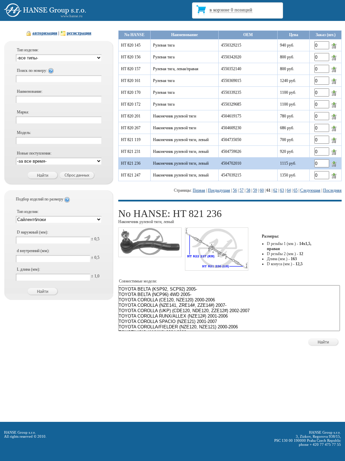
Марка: (23, 112)
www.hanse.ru (72, 16)
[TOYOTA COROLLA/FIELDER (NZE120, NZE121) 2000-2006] (229, 327)
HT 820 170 (130, 92)
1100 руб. (288, 92)
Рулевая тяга (164, 45)
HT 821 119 (130, 139)
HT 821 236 (130, 163)
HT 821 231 (130, 151)
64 (289, 190)
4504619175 (231, 116)
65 (295, 190)
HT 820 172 (130, 104)
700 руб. (287, 139)
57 (242, 190)
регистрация (79, 32)
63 (282, 190)
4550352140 (231, 68)
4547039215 (231, 175)
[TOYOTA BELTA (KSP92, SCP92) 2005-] (229, 289)
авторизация (44, 32)
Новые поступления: (34, 153)
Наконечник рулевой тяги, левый (181, 139)
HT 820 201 (130, 116)
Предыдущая (219, 190)
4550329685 (231, 104)
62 (275, 190)
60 (262, 190)
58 (248, 190)
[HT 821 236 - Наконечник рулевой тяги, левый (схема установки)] (216, 267)
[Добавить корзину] (334, 45)
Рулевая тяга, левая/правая (175, 68)
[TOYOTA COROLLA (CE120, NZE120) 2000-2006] (229, 300)
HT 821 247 (130, 175)
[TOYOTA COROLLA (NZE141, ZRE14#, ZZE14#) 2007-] (229, 305)
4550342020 (231, 57)
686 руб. (287, 128)
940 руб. (287, 45)
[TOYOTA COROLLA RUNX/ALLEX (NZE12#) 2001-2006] (229, 316)
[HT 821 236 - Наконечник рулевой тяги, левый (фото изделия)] (150, 254)
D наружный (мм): (32, 232)
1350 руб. (288, 175)
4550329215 (231, 45)
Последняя (332, 190)
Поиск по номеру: (32, 70)
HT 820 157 (130, 68)
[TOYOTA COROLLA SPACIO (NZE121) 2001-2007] (229, 321)
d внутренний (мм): (33, 250)
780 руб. (287, 116)
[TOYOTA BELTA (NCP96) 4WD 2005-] (229, 294)
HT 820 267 (130, 128)
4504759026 (231, 151)
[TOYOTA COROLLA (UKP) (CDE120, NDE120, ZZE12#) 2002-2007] (229, 311)
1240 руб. (288, 80)
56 (235, 190)
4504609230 (231, 128)
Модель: (24, 132)
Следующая (310, 190)
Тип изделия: (28, 50)
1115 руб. (288, 163)
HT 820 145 (130, 45)
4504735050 (231, 139)
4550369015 (231, 80)
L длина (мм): (28, 269)
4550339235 (231, 92)
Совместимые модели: (138, 281)
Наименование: (29, 91)
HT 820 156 (130, 57)
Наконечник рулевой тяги (174, 116)
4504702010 (231, 163)
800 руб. (287, 57)
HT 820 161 (130, 80)
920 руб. (287, 151)
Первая (199, 190)
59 (255, 190)
